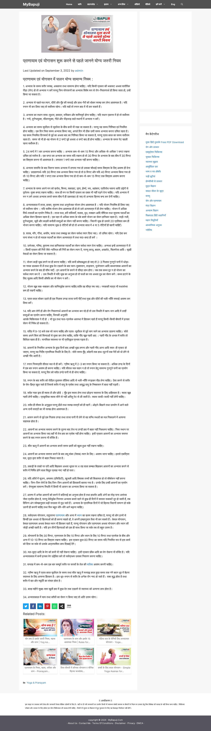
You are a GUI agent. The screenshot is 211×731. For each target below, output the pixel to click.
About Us (72, 723)
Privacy (131, 723)
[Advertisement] (166, 60)
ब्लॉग (80, 4)
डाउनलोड (91, 4)
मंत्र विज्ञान (150, 205)
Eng (173, 4)
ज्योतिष (149, 230)
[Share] (62, 606)
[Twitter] (26, 606)
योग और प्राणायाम (153, 200)
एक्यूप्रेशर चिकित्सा (154, 152)
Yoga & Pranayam (36, 682)
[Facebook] (33, 606)
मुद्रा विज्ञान (151, 186)
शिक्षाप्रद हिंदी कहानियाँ (156, 215)
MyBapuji (31, 4)
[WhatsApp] (54, 606)
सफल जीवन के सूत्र (154, 191)
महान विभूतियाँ (152, 220)
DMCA (140, 723)
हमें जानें (159, 4)
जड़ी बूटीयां (150, 176)
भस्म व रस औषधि (153, 171)
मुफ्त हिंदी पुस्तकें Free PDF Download (165, 142)
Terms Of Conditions (102, 723)
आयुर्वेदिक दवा (152, 166)
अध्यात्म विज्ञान (152, 210)
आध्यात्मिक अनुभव (154, 225)
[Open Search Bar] (182, 4)
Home (69, 4)
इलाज (106, 4)
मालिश (90, 564)
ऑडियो (137, 4)
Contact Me (85, 723)
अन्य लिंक (121, 4)
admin (79, 70)
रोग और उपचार (152, 147)
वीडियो (147, 4)
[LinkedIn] (40, 606)
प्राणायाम (60, 515)
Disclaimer (120, 723)
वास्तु (148, 195)
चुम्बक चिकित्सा (152, 156)
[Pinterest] (47, 606)
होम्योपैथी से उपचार (154, 181)
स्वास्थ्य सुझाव (152, 161)
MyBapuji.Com (115, 720)
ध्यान (79, 515)
